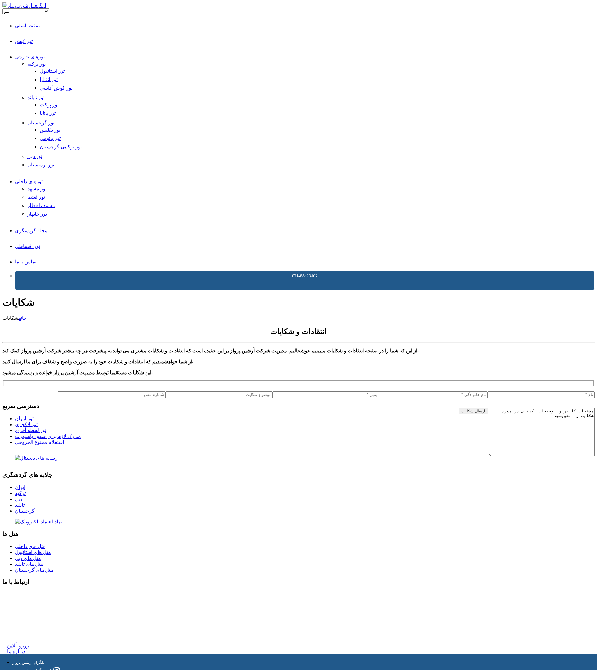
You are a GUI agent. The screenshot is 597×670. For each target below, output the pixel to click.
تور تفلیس (50, 130)
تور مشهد (37, 188)
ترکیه (20, 493)
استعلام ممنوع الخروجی (39, 442)
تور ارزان (24, 418)
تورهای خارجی (30, 56)
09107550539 (21, 622)
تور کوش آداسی (56, 88)
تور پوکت (49, 104)
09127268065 (21, 616)
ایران (20, 487)
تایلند (20, 505)
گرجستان (25, 511)
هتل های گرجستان (34, 570)
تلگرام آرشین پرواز (28, 662)
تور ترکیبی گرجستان (61, 146)
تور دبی (34, 156)
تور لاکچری (26, 424)
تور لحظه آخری (30, 430)
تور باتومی (50, 138)
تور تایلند (35, 97)
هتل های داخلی (30, 546)
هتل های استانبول (33, 552)
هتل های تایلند (29, 564)
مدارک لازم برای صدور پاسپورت (48, 436)
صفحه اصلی (27, 25)
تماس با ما (25, 261)
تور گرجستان (40, 122)
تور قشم (36, 197)
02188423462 (21, 594)
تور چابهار (37, 213)
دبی (18, 499)
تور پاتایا (48, 113)
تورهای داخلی (29, 181)
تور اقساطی (27, 246)
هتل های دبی (28, 558)
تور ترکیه (36, 64)
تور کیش (24, 41)
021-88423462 (304, 276)
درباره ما (16, 651)
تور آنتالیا (49, 79)
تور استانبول (52, 71)
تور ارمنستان (40, 164)
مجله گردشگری (31, 230)
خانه (23, 318)
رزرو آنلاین (18, 645)
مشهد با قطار (41, 205)
